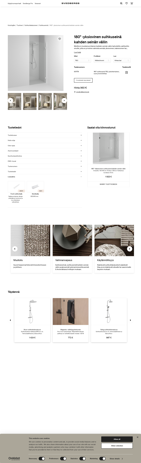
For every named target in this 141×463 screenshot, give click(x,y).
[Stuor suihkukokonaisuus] (32, 320)
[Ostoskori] (132, 3)
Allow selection (117, 446)
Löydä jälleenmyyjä (82, 92)
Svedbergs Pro (28, 3)
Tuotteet (20, 25)
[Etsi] (121, 3)
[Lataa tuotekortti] (126, 73)
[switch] (63, 458)
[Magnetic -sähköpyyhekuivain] (71, 320)
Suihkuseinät (43, 25)
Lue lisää (77, 52)
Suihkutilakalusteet (31, 25)
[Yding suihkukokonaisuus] (109, 320)
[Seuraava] (129, 248)
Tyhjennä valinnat (83, 80)
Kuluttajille (11, 25)
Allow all (117, 439)
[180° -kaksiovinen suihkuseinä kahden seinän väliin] (108, 160)
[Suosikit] (126, 3)
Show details (115, 459)
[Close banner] (137, 437)
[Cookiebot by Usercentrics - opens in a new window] (14, 458)
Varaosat (38, 3)
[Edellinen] (15, 248)
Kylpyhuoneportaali (14, 3)
